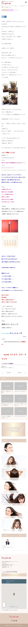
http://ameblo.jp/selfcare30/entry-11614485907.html (14, 170)
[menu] (26, 2)
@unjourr (4, 366)
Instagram (14, 620)
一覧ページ (21, 535)
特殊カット (11, 367)
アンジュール (11, 610)
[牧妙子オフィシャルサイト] (11, 3)
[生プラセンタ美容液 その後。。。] (20, 372)
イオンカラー (6, 367)
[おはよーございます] (8, 372)
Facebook (12, 620)
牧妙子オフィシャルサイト (10, 625)
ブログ (5, 5)
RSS (16, 620)
